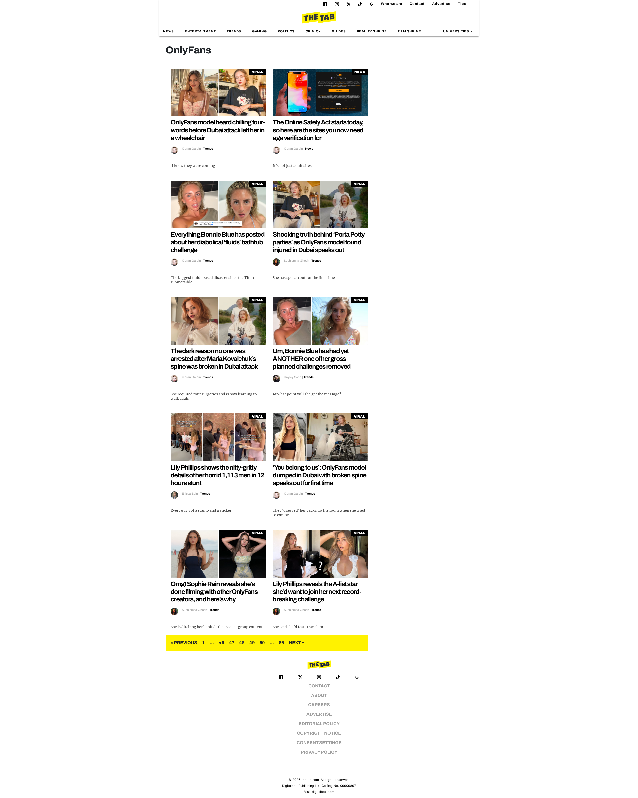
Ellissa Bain (190, 493)
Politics (286, 31)
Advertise (441, 4)
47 (231, 642)
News (168, 31)
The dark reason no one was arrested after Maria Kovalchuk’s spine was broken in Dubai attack (214, 358)
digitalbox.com (323, 792)
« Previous (184, 642)
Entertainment (200, 31)
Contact (417, 4)
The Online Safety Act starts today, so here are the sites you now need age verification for (318, 130)
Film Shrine (409, 31)
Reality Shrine (372, 31)
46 (221, 642)
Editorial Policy (319, 723)
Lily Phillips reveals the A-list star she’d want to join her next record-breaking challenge (317, 591)
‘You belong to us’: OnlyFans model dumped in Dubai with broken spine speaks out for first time (319, 475)
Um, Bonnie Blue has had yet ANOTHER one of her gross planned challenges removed (311, 358)
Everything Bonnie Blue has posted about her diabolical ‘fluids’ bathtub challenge (217, 242)
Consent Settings (319, 742)
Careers (319, 704)
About (319, 695)
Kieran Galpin (191, 148)
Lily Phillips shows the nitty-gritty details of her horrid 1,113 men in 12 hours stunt (217, 475)
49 (252, 642)
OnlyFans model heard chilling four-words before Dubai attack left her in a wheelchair (218, 130)
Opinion (313, 31)
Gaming (259, 31)
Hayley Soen (292, 377)
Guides (339, 31)
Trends (234, 31)
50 (262, 642)
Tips (462, 4)
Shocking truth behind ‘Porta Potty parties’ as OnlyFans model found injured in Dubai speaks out (318, 242)
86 (281, 642)
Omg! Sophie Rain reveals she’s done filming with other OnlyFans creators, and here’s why (214, 591)
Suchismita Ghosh (296, 260)
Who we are (391, 4)
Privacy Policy (319, 752)
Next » (296, 642)
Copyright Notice (319, 733)
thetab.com (310, 780)
